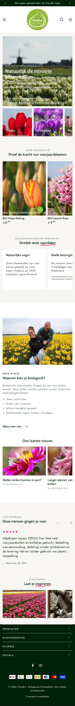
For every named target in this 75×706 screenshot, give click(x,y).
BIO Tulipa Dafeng (13, 218)
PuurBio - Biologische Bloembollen (35, 687)
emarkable (44, 696)
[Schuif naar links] (6, 3)
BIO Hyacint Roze (58, 218)
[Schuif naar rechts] (69, 3)
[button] (61, 20)
